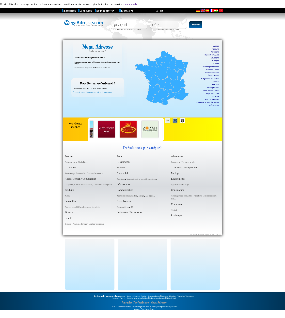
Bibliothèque (83, 162)
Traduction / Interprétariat (184, 167)
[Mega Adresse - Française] (212, 10)
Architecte (198, 196)
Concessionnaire (133, 179)
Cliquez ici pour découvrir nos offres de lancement (92, 92)
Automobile (123, 173)
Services (69, 156)
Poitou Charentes (212, 99)
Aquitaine (215, 49)
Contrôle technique (148, 179)
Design (141, 196)
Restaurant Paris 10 (118, 298)
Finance (69, 212)
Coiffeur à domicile (96, 224)
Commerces (177, 204)
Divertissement (124, 201)
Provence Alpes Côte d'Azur (207, 102)
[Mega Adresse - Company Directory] (203, 10)
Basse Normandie (212, 55)
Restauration (123, 161)
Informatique (123, 184)
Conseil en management (103, 184)
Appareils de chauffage (180, 184)
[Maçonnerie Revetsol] (175, 122)
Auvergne (215, 52)
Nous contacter (105, 10)
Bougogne (215, 58)
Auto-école (121, 179)
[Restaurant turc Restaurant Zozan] (150, 136)
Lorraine (215, 85)
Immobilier (70, 201)
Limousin (215, 82)
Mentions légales (139, 309)
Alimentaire (177, 156)
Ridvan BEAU (171, 298)
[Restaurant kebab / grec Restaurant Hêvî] (128, 136)
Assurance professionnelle (75, 173)
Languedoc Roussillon (210, 79)
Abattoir (174, 210)
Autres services (71, 162)
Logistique (176, 215)
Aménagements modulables (181, 196)
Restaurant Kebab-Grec (168, 296)
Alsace (216, 46)
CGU (153, 309)
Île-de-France (213, 76)
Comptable (69, 184)
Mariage (175, 173)
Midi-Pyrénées (213, 87)
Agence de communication (127, 196)
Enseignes (149, 196)
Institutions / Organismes (129, 212)
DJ (131, 207)
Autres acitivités (123, 207)
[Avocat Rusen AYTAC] (182, 122)
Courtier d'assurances (95, 173)
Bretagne (215, 61)
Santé (119, 156)
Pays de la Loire (212, 93)
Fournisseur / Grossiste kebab (182, 162)
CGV (148, 309)
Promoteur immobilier (91, 207)
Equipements (178, 178)
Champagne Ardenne (210, 67)
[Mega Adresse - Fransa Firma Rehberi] (221, 10)
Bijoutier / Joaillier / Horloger (76, 224)
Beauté (68, 218)
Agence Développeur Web (168, 307)
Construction (177, 190)
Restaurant (121, 168)
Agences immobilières (73, 207)
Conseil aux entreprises (83, 184)
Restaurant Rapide (154, 296)
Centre (216, 64)
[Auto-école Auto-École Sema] (106, 136)
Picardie (215, 96)
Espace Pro (127, 10)
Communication (125, 190)
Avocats (122, 296)
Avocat (67, 196)
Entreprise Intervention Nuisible (137, 298)
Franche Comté (212, 70)
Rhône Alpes (214, 105)
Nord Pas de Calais (211, 90)
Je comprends (130, 4)
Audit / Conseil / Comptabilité (80, 178)
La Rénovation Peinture (157, 298)
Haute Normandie (212, 73)
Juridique (69, 190)
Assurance (70, 167)
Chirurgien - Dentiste (139, 296)
